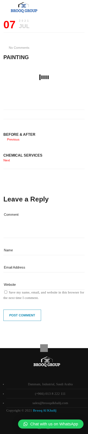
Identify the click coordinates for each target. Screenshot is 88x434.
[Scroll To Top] (44, 348)
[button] (50, 424)
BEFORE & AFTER (19, 134)
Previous (13, 139)
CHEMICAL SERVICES (22, 155)
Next (6, 160)
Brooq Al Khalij (44, 410)
